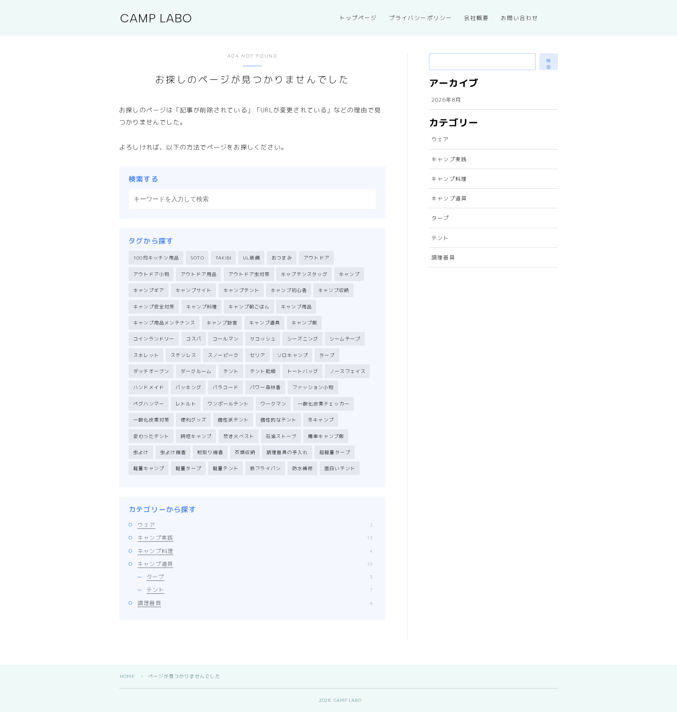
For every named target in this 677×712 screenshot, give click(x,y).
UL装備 (251, 257)
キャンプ (349, 274)
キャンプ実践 (255, 537)
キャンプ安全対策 (154, 306)
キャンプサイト (194, 290)
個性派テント (233, 419)
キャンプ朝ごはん (249, 306)
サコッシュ (263, 338)
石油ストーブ (281, 436)
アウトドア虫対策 (249, 274)
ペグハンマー (148, 403)
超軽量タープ (334, 452)
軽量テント (226, 468)
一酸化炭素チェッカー (323, 403)
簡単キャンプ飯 (326, 436)
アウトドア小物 (151, 274)
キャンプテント (241, 290)
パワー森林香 (265, 387)
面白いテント (339, 468)
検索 (549, 64)
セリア (258, 355)
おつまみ (282, 257)
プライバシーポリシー (420, 18)
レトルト (186, 403)
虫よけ (141, 452)
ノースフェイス (347, 371)
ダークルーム (196, 371)
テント (231, 371)
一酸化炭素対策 (151, 419)
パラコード (226, 387)
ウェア (255, 524)
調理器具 (255, 603)
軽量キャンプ (148, 468)
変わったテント (151, 436)
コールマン (226, 338)
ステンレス (183, 355)
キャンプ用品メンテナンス (164, 322)
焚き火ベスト (238, 436)
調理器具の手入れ (287, 452)
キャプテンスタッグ (304, 274)
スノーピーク (223, 355)
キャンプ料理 (201, 306)
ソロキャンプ (292, 355)
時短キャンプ (196, 436)
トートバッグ (302, 371)
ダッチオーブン (151, 371)
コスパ (194, 338)
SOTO (197, 257)
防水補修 (302, 468)
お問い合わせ (520, 18)
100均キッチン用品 (156, 257)
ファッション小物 (313, 387)
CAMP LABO (156, 18)
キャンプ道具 (264, 322)
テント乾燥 (263, 371)
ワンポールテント (228, 403)
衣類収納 (245, 452)
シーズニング (302, 338)
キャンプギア (148, 290)
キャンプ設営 (221, 322)
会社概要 (476, 18)
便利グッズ (193, 419)
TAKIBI (223, 257)
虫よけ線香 (173, 452)
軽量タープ (188, 468)
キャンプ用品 (296, 306)
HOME (127, 676)
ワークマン (273, 403)
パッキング (188, 387)
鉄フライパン (265, 468)
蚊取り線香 (210, 452)
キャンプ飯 (304, 322)
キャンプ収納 (333, 290)
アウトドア (316, 257)
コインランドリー (154, 338)
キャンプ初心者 (289, 290)
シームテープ (344, 338)
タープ (327, 355)
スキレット (146, 355)
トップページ (358, 18)
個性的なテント (279, 419)
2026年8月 (446, 99)
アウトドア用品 (199, 274)
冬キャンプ (321, 419)
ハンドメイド (148, 387)
